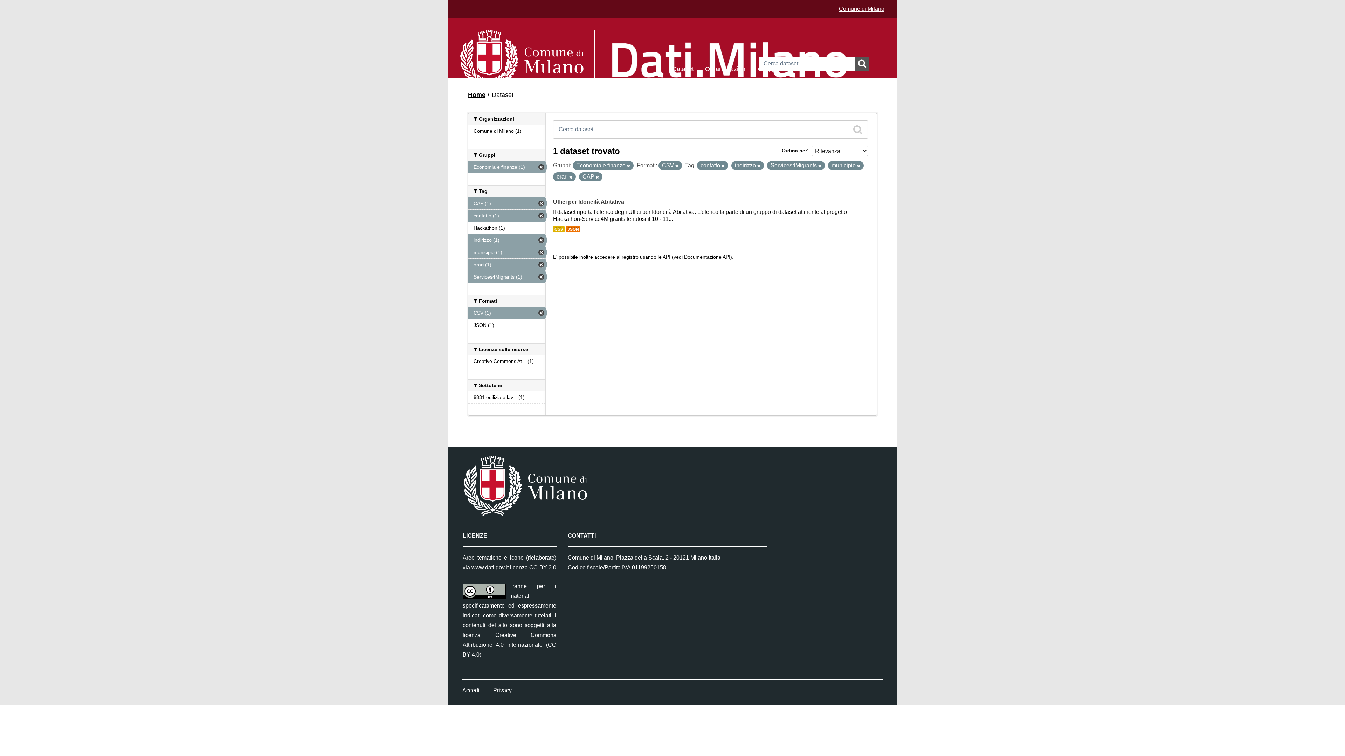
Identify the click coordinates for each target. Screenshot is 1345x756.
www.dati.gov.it (490, 567)
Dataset (683, 68)
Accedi (471, 690)
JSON (573, 229)
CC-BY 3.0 (542, 567)
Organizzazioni (726, 68)
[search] (858, 129)
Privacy (502, 690)
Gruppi (767, 68)
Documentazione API (707, 257)
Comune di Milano (861, 9)
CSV (558, 229)
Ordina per (794, 150)
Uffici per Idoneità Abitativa (588, 202)
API (666, 257)
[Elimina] (628, 166)
